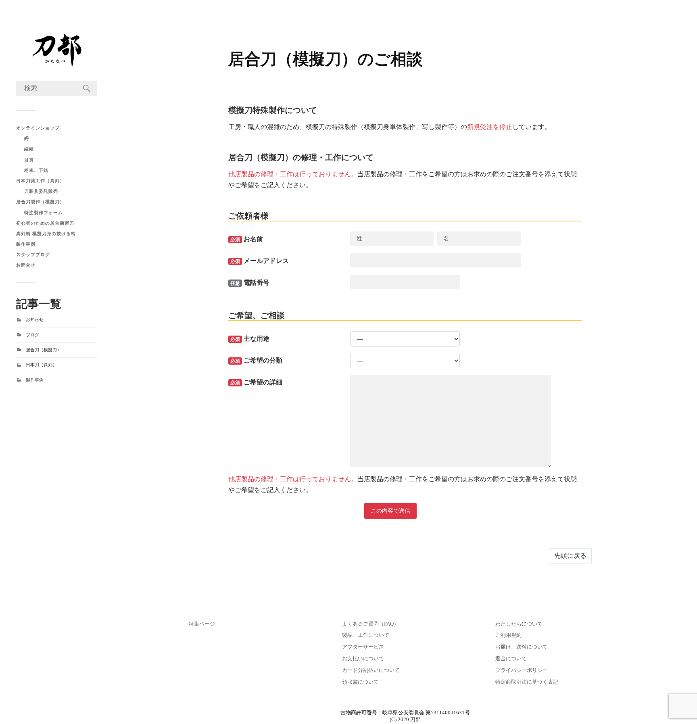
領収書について (360, 682)
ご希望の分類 (256, 360)
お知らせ (35, 319)
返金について (511, 658)
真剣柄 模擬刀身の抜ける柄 (46, 233)
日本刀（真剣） (41, 364)
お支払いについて (363, 658)
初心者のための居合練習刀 (45, 223)
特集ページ (202, 624)
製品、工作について (365, 635)
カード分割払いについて (371, 670)
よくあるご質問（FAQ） (370, 624)
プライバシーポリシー (521, 670)
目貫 (29, 159)
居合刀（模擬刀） (43, 349)
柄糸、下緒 (36, 170)
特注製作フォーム (43, 212)
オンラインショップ (38, 127)
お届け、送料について (521, 647)
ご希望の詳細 (256, 382)
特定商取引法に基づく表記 (526, 682)
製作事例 (25, 244)
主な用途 (249, 338)
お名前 (246, 239)
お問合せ (25, 265)
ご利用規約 (508, 635)
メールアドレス (259, 260)
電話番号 (249, 282)
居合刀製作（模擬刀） (40, 201)
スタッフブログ (33, 254)
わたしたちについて (519, 624)
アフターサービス (363, 647)
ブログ (32, 334)
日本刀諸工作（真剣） (40, 180)
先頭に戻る (570, 555)
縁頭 (29, 148)
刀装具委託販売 (41, 191)
